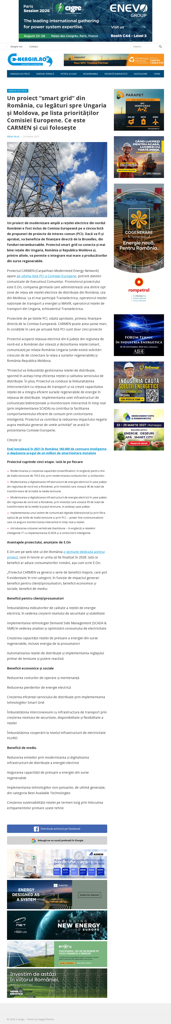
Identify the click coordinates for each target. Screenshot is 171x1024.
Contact (33, 46)
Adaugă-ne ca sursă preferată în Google (60, 840)
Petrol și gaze (69, 73)
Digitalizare (140, 73)
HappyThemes (46, 1019)
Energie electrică (20, 73)
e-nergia (20, 1019)
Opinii (157, 73)
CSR (12, 81)
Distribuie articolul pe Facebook (60, 829)
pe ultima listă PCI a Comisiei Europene (46, 276)
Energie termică (45, 73)
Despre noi (16, 46)
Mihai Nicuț (13, 136)
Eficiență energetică (116, 73)
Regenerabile (90, 73)
